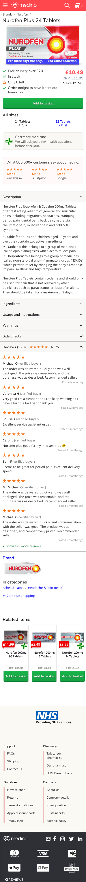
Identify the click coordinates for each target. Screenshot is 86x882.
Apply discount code (21, 813)
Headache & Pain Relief (45, 587)
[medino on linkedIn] (79, 838)
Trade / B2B (15, 821)
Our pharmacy (56, 765)
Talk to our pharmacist (54, 755)
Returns (12, 797)
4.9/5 (31, 347)
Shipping (13, 761)
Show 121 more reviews (23, 546)
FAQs (11, 753)
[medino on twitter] (70, 838)
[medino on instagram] (61, 838)
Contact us (14, 769)
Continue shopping (20, 595)
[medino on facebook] (53, 838)
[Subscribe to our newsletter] (47, 838)
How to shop (16, 790)
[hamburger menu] (5, 5)
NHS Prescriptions (59, 773)
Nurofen (22, 14)
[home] (30, 5)
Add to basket (43, 103)
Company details (58, 797)
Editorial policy (56, 821)
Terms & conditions (20, 805)
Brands (7, 14)
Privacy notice (56, 805)
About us (53, 790)
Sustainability (56, 813)
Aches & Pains (13, 587)
